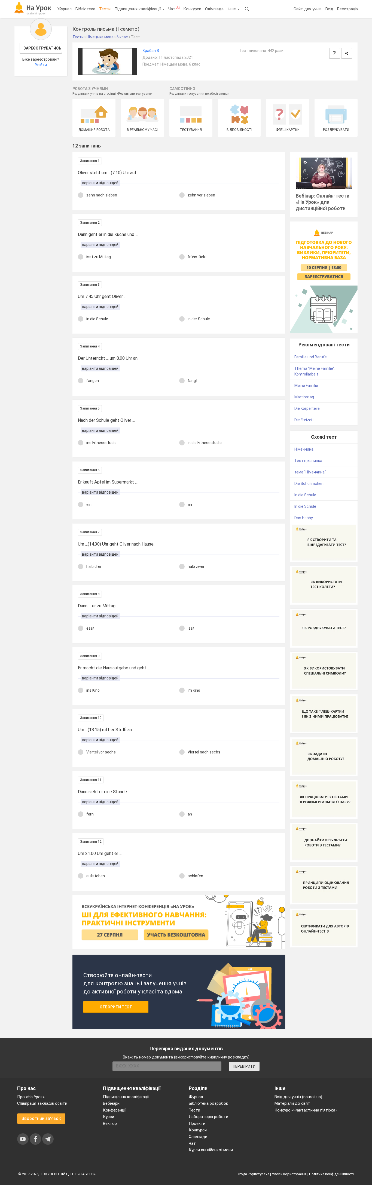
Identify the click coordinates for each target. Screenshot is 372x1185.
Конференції (114, 1110)
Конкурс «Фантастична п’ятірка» (306, 1110)
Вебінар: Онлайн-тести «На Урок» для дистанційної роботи (322, 202)
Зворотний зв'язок (41, 1118)
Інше (232, 9)
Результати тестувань (134, 94)
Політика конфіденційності (331, 1174)
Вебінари (111, 1103)
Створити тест (116, 1007)
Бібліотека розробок (208, 1103)
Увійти (41, 65)
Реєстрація (347, 9)
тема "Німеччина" (310, 472)
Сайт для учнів (308, 9)
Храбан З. (151, 50)
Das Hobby (303, 518)
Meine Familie (306, 385)
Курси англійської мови (211, 1149)
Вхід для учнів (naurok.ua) (298, 1096)
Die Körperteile (307, 408)
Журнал (64, 9)
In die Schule (305, 495)
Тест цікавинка (308, 460)
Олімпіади (198, 1136)
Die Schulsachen (309, 483)
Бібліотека (85, 9)
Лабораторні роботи (208, 1116)
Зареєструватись (42, 48)
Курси (108, 1116)
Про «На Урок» (31, 1096)
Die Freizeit (304, 420)
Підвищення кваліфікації (138, 9)
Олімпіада (214, 9)
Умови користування (289, 1174)
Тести (105, 9)
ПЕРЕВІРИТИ (244, 1066)
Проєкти (197, 1123)
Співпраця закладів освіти (42, 1103)
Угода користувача (253, 1174)
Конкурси (192, 9)
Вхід (329, 9)
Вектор (110, 1123)
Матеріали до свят (292, 1103)
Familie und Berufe (310, 357)
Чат (173, 8)
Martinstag (304, 397)
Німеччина (303, 449)
